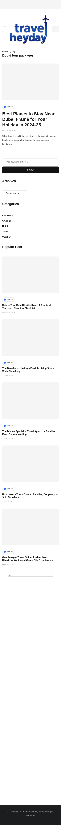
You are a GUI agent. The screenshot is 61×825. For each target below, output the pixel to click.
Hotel (5, 226)
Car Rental (7, 215)
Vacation (6, 237)
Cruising (6, 220)
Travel (5, 231)
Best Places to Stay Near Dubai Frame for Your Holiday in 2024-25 (28, 119)
